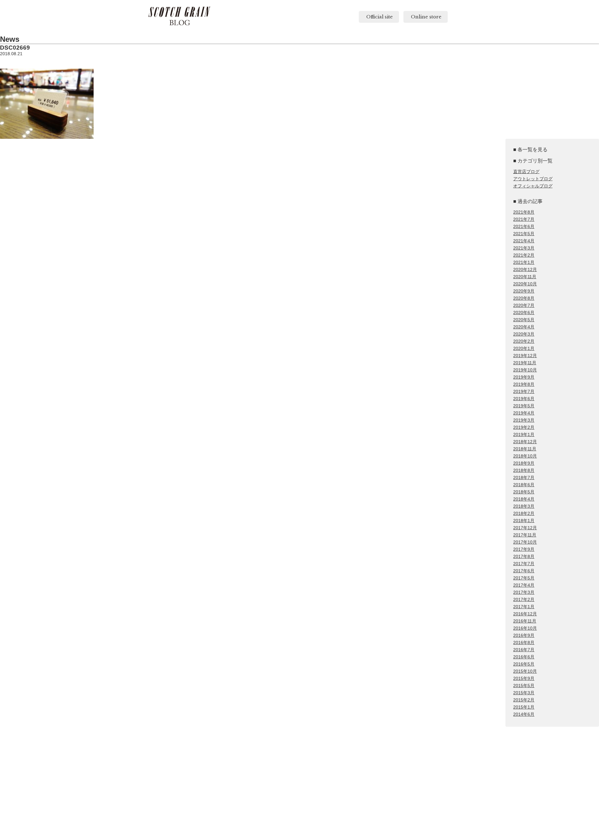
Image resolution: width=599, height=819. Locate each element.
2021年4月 (523, 241)
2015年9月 (523, 678)
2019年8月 (523, 384)
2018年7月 (523, 477)
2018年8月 (523, 470)
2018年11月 (524, 449)
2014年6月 (523, 714)
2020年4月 (523, 327)
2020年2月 (523, 341)
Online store (425, 17)
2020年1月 (523, 348)
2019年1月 (523, 434)
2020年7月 (523, 305)
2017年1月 (523, 606)
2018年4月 (523, 499)
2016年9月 (523, 635)
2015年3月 (523, 693)
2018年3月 (523, 506)
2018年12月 (525, 441)
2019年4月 (523, 413)
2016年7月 (523, 649)
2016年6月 (523, 657)
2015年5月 (523, 685)
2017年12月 (525, 528)
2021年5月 (523, 233)
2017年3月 (523, 592)
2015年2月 (523, 700)
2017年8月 (523, 556)
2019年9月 (523, 377)
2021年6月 (523, 226)
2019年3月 (523, 420)
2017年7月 (523, 563)
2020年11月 (524, 276)
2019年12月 (525, 355)
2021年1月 (523, 262)
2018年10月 (525, 456)
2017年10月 (525, 542)
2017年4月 (523, 585)
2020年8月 (523, 298)
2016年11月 (524, 621)
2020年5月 (523, 319)
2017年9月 (523, 549)
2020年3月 (523, 334)
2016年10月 (525, 628)
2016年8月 (523, 642)
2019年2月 (523, 427)
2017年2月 (523, 599)
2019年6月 (523, 398)
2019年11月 (524, 363)
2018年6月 (523, 484)
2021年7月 (523, 219)
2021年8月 (523, 212)
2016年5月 (523, 664)
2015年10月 (525, 671)
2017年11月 (524, 535)
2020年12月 (525, 269)
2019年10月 (525, 370)
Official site (379, 17)
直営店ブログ (526, 171)
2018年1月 (523, 520)
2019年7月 (523, 391)
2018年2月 (523, 513)
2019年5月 (523, 406)
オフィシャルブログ (533, 186)
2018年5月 (523, 492)
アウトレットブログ (533, 179)
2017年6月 (523, 571)
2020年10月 (525, 284)
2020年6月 (523, 312)
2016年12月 (525, 614)
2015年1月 (523, 707)
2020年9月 (523, 291)
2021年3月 (523, 248)
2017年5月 (523, 578)
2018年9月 (523, 463)
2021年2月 (523, 255)
